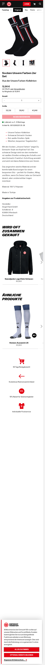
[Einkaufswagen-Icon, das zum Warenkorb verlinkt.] (35, 4)
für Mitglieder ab (11, 91)
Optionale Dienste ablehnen (21, 655)
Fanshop (5, 10)
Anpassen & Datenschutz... (14, 660)
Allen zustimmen (22, 649)
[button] (40, 4)
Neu (26, 10)
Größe (4, 106)
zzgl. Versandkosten (17, 89)
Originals (17, 10)
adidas (39, 10)
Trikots (32, 10)
